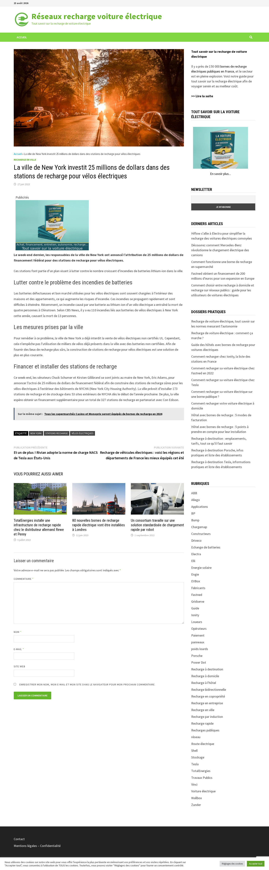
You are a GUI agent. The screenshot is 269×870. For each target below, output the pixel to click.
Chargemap (199, 527)
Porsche (196, 656)
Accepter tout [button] (255, 863)
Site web (19, 666)
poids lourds (199, 649)
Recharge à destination (207, 669)
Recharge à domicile (205, 676)
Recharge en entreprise (207, 703)
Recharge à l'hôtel (203, 683)
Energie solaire (201, 567)
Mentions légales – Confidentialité (37, 846)
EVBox (195, 581)
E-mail (19, 649)
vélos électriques (83, 433)
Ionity (195, 615)
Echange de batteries (205, 547)
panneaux (197, 642)
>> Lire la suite (202, 96)
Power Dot (198, 662)
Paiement (197, 635)
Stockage (197, 757)
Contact (19, 839)
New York (36, 433)
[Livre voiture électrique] (52, 225)
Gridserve (197, 601)
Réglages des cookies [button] (232, 863)
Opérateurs (199, 628)
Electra (196, 554)
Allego (195, 500)
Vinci (194, 784)
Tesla (195, 764)
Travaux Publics (201, 778)
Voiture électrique (203, 791)
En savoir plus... (220, 174)
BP (193, 513)
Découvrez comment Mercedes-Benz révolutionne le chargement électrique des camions (220, 250)
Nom (17, 632)
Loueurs (196, 622)
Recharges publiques (205, 730)
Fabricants (198, 588)
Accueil (22, 37)
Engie (195, 574)
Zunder (196, 805)
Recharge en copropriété (208, 696)
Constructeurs (201, 534)
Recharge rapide (202, 723)
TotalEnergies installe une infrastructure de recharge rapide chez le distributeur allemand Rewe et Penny (39, 527)
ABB (194, 493)
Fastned (196, 595)
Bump (195, 520)
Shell (194, 750)
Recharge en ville (25, 159)
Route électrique (202, 744)
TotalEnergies (200, 771)
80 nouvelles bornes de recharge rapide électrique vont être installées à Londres (98, 525)
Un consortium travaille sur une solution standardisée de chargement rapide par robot (157, 525)
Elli (193, 561)
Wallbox (196, 798)
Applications (199, 506)
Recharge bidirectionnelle (208, 689)
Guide (195, 608)
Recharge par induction (207, 717)
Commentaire (23, 578)
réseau (195, 737)
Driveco (196, 540)
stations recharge (56, 433)
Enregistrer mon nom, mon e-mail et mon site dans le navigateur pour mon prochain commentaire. (87, 684)
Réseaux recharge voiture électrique (96, 16)
